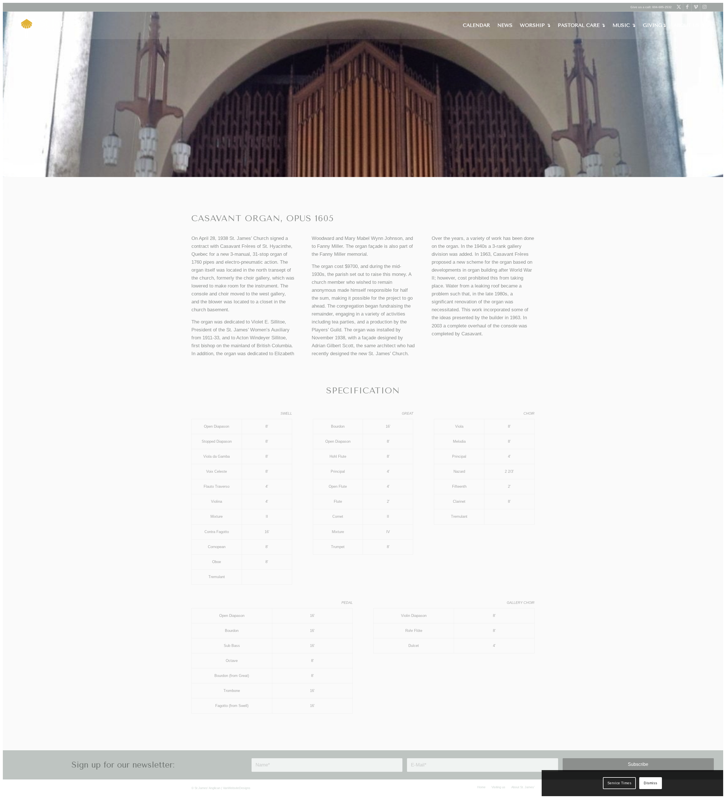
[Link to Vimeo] (696, 7)
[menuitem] (476, 25)
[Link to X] (679, 7)
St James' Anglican (207, 788)
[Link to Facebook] (687, 7)
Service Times (619, 783)
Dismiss (650, 783)
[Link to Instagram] (704, 7)
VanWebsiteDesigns (236, 788)
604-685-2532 (662, 7)
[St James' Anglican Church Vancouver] (51, 25)
